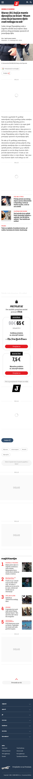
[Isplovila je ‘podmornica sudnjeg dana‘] (27, 599)
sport (4, 709)
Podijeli (5, 73)
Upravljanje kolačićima (22, 756)
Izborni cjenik (20, 751)
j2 (2, 714)
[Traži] (30, 2)
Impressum (4, 748)
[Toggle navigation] (2, 2)
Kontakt (4, 756)
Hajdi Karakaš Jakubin (10, 38)
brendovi (5, 736)
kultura (4, 725)
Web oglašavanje (6, 753)
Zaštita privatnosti (6, 751)
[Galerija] (16, 52)
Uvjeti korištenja (20, 748)
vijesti (4, 704)
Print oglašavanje (21, 753)
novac (4, 720)
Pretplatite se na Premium (21, 767)
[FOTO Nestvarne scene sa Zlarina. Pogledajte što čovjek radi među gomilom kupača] (27, 624)
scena (4, 731)
